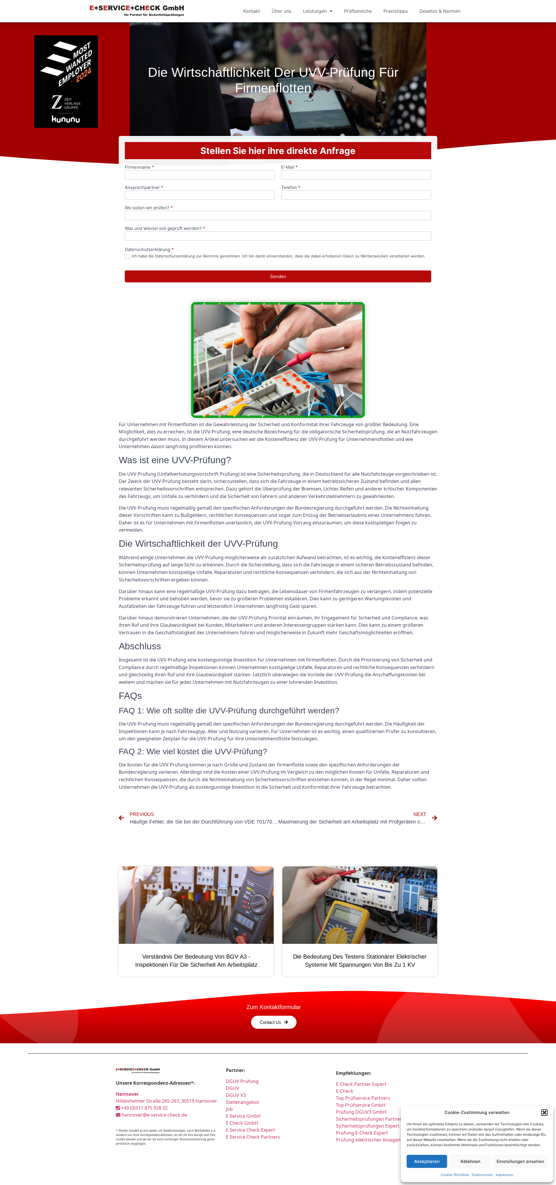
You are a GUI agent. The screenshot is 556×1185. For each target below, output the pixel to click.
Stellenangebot (242, 1102)
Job (229, 1109)
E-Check (344, 1091)
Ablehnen (470, 1161)
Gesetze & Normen (439, 11)
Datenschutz (482, 1175)
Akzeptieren (427, 1161)
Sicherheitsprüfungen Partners (370, 1119)
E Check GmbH (242, 1123)
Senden (278, 276)
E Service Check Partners (253, 1137)
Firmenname (139, 167)
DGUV (232, 1088)
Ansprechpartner (144, 187)
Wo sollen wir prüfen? (149, 208)
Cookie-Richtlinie (455, 1175)
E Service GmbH (243, 1116)
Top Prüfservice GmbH (360, 1105)
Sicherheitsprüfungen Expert (367, 1126)
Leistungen (315, 11)
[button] (544, 1112)
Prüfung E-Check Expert (362, 1133)
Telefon (290, 187)
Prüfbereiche (358, 11)
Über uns (281, 11)
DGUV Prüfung (242, 1081)
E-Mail (289, 167)
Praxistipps (395, 11)
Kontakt (251, 11)
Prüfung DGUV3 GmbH (361, 1112)
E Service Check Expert (251, 1130)
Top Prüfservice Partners (363, 1098)
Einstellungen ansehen (520, 1161)
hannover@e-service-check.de (153, 1115)
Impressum (504, 1175)
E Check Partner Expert (361, 1084)
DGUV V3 (236, 1095)
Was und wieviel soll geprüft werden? (165, 228)
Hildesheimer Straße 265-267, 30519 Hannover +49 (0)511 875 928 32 (166, 1101)
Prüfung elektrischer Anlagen (368, 1140)
